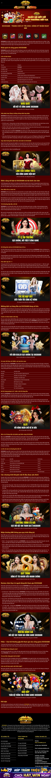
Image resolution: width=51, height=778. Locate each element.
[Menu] (1, 2)
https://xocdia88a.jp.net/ (40, 742)
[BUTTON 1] (19, 7)
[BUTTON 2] (31, 7)
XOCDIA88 (26, 704)
